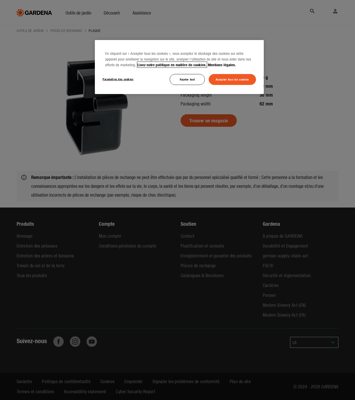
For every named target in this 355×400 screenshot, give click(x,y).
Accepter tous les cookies (232, 79)
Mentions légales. (222, 64)
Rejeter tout (187, 79)
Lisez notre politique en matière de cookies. (172, 64)
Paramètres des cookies (118, 79)
